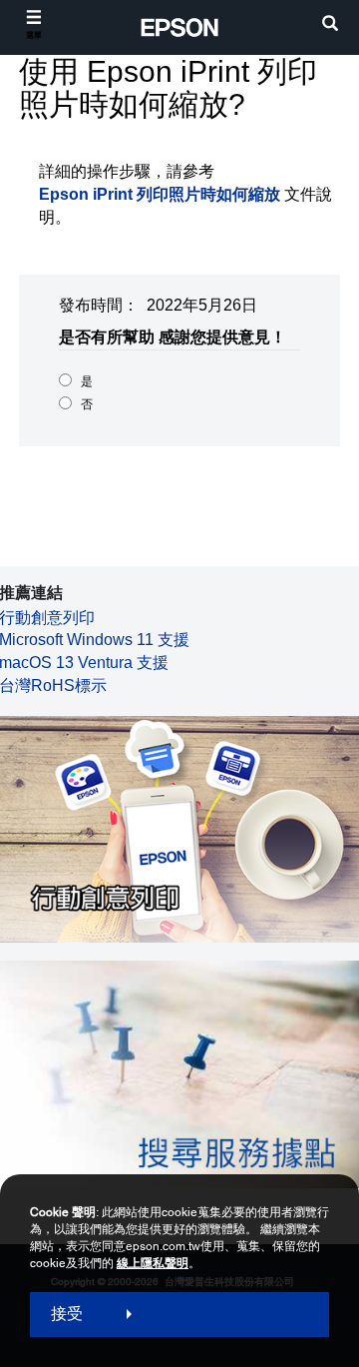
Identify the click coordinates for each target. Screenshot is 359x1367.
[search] (330, 25)
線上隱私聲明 (152, 1263)
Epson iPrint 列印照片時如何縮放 (159, 194)
